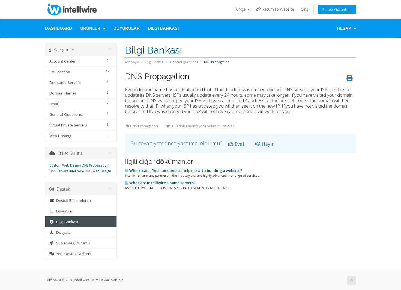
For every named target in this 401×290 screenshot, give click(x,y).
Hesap (345, 28)
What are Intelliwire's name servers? (162, 182)
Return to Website (277, 9)
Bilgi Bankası (163, 28)
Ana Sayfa (132, 62)
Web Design (101, 171)
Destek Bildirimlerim (72, 200)
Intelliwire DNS (80, 171)
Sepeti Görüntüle (337, 9)
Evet (239, 144)
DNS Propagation (95, 165)
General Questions (184, 62)
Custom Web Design (65, 165)
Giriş (304, 9)
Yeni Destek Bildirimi (72, 253)
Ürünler (91, 28)
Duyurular (126, 28)
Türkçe (240, 9)
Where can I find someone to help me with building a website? (185, 170)
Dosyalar (63, 232)
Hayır (267, 144)
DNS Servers (58, 171)
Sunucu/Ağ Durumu (72, 243)
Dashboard (58, 28)
